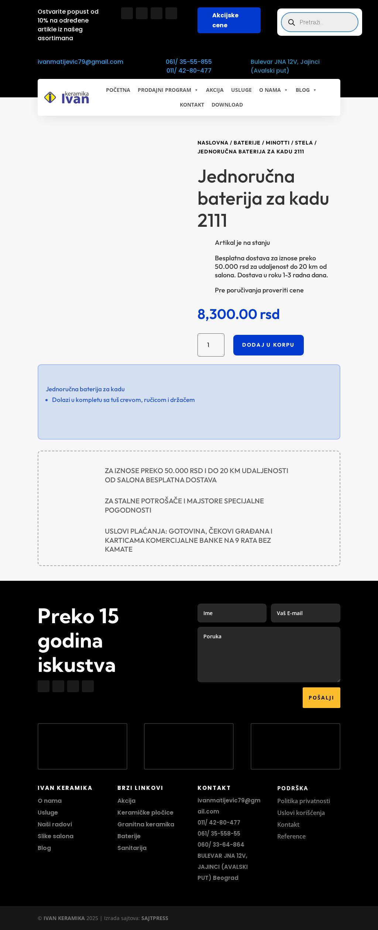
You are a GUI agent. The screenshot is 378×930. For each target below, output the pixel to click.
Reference (291, 836)
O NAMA (270, 89)
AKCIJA (215, 89)
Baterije (247, 142)
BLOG (303, 89)
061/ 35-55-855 (189, 62)
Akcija (126, 801)
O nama (50, 801)
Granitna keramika (145, 824)
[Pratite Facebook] (127, 13)
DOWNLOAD (227, 104)
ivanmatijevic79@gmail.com (80, 62)
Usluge (241, 89)
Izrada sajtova (121, 918)
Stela (304, 142)
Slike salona (55, 836)
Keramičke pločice (145, 812)
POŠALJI (321, 697)
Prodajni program (164, 89)
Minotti (278, 142)
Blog (44, 848)
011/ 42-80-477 (189, 70)
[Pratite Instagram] (142, 13)
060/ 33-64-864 (220, 845)
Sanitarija (132, 848)
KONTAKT (192, 104)
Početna (118, 89)
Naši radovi (55, 824)
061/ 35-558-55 (218, 833)
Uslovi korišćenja (301, 813)
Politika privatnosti (303, 801)
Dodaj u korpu (268, 344)
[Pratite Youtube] (156, 13)
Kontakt (288, 824)
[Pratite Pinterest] (171, 13)
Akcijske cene (225, 20)
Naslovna (212, 142)
